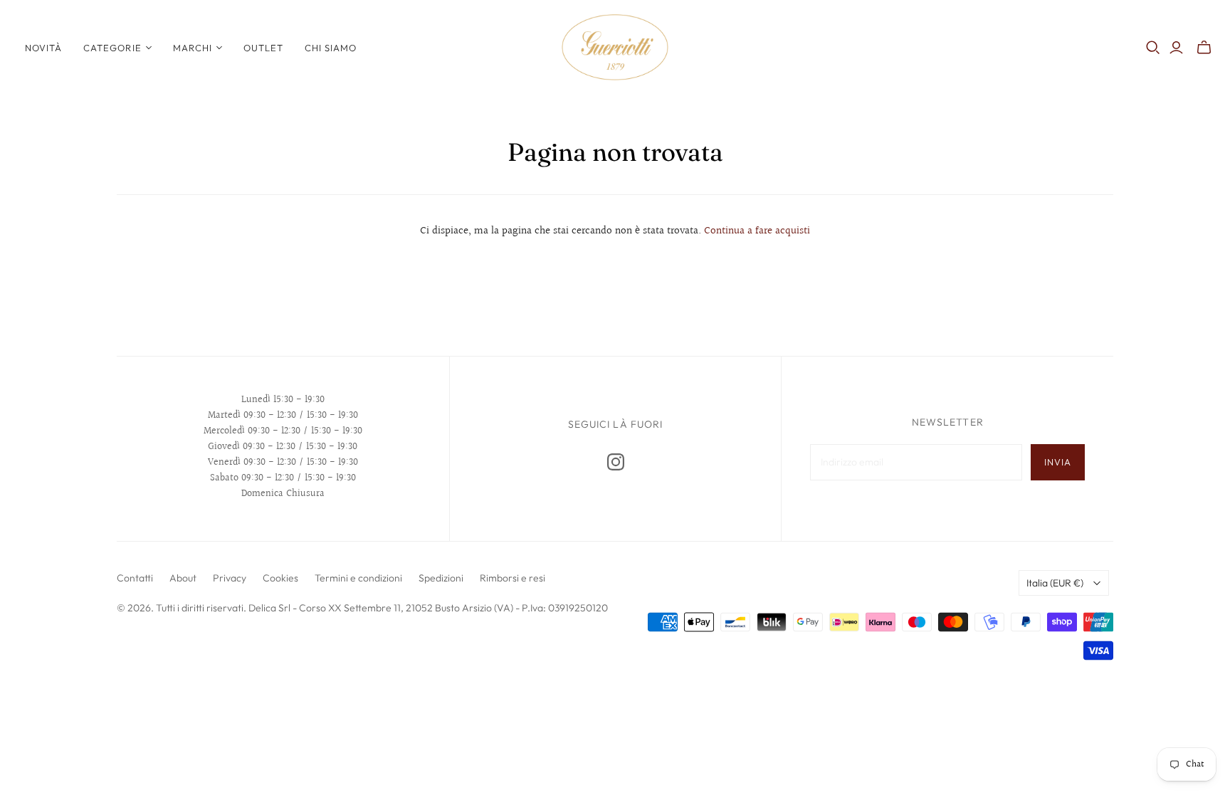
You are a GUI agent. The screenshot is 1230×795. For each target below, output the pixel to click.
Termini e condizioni (358, 578)
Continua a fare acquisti (757, 231)
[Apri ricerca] (1153, 48)
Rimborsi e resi (512, 578)
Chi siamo (331, 47)
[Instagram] (615, 461)
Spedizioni (441, 578)
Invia (1057, 462)
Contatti (135, 578)
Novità (43, 47)
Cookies (280, 578)
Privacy (229, 578)
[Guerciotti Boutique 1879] (615, 47)
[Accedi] (1176, 48)
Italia (1054, 582)
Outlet (263, 47)
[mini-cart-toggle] (1204, 48)
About (182, 578)
